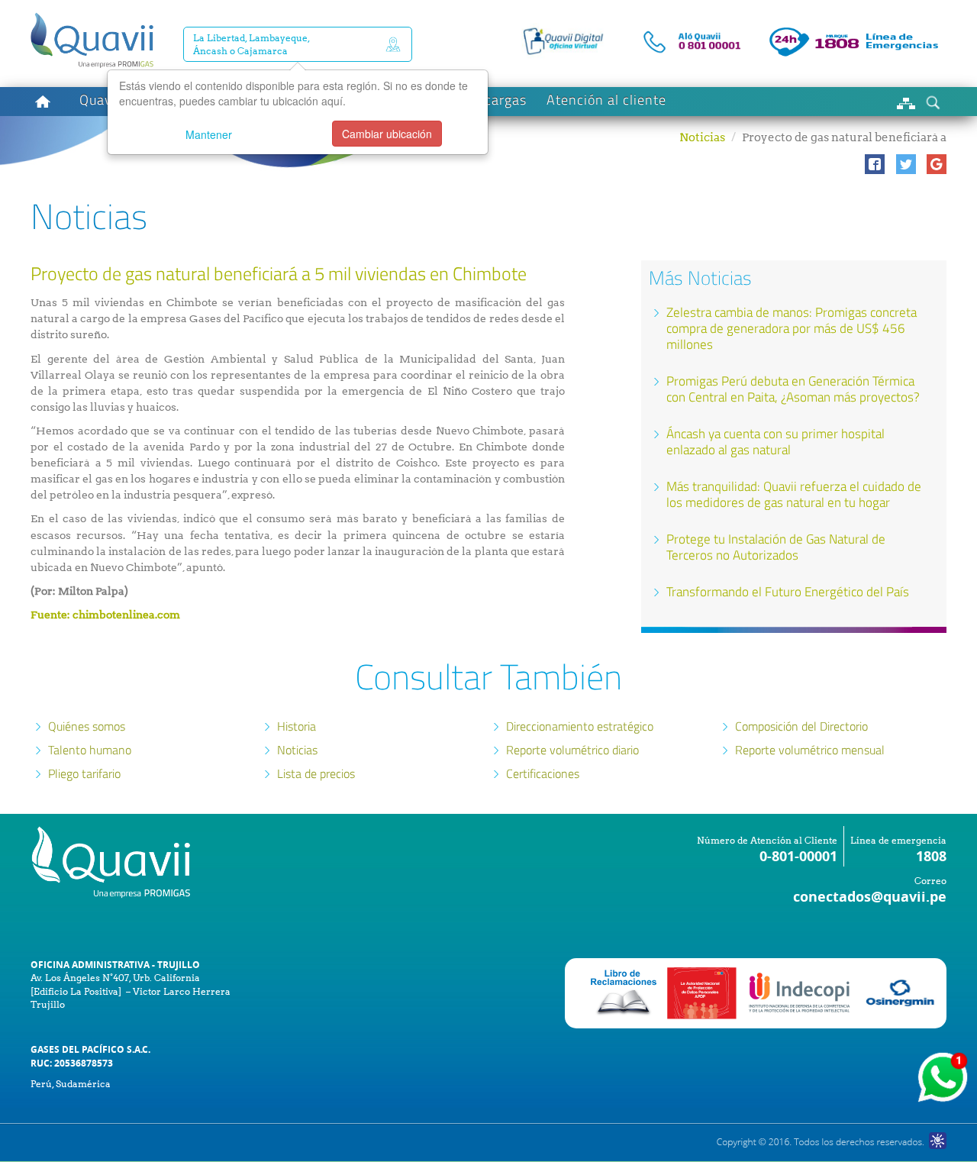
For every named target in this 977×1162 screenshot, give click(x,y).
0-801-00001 (798, 856)
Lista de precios (316, 773)
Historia (296, 726)
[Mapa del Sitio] (906, 102)
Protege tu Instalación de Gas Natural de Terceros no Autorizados (775, 547)
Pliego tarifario (84, 773)
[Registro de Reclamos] (801, 992)
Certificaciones (542, 773)
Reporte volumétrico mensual (810, 750)
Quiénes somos (86, 726)
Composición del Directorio (801, 726)
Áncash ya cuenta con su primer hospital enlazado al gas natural (775, 442)
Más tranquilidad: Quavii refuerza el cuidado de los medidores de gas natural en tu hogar (793, 494)
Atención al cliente (606, 100)
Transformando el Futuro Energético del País (787, 592)
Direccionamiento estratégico (579, 726)
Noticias (702, 137)
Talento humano (89, 750)
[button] (875, 164)
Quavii (99, 100)
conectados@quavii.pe (869, 896)
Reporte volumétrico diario (572, 750)
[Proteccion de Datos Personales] (702, 992)
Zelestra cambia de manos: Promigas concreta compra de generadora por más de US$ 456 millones (791, 328)
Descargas (493, 100)
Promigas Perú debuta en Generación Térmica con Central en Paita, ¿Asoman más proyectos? (793, 389)
